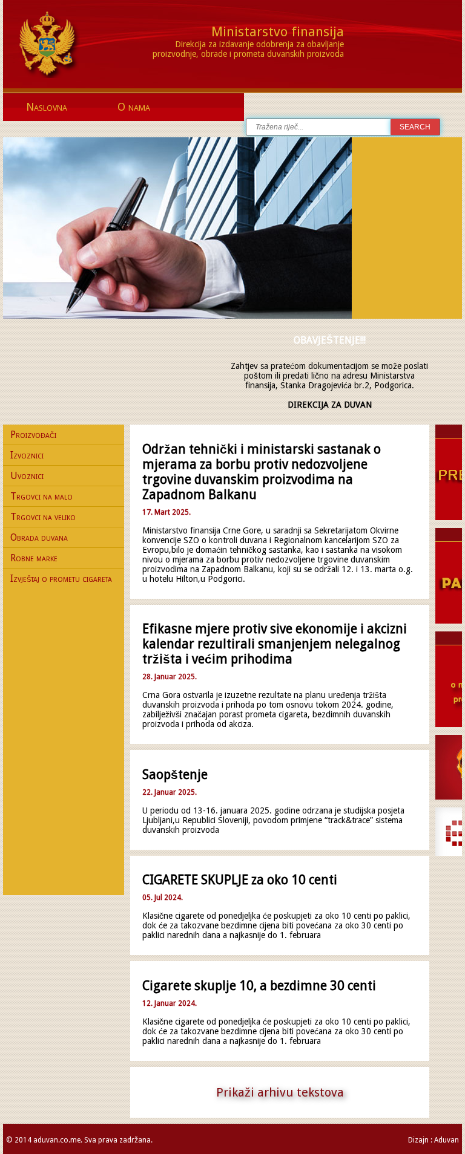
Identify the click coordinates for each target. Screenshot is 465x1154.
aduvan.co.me (57, 1140)
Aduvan (446, 1140)
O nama (133, 106)
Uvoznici (27, 475)
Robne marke (34, 558)
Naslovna (46, 106)
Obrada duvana (39, 537)
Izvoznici (27, 455)
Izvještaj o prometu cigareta (61, 578)
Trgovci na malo (41, 496)
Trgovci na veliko (43, 517)
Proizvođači (33, 434)
